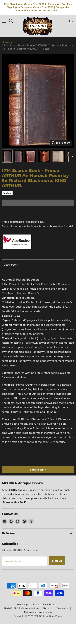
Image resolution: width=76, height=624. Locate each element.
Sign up (57, 561)
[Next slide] (72, 156)
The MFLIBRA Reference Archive (21, 608)
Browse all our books (44, 604)
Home (5, 42)
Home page (22, 604)
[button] (7, 156)
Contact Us (62, 608)
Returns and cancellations (38, 612)
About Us (48, 608)
